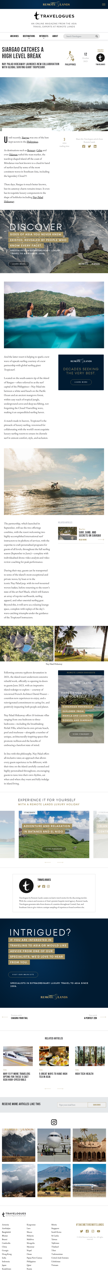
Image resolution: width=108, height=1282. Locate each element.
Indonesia (6, 1261)
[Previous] (48, 862)
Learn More (18, 264)
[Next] (60, 862)
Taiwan (54, 1239)
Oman (29, 1254)
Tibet (53, 1250)
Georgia (5, 1250)
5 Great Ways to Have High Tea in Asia (53, 1075)
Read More (83, 540)
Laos (28, 1228)
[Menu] (103, 4)
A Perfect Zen (90, 1018)
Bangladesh (6, 1232)
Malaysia (30, 1235)
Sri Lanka (55, 1235)
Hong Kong (7, 1254)
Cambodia (6, 1243)
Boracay (31, 150)
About (55, 36)
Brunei (4, 1239)
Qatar (29, 1265)
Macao (29, 1232)
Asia (5, 1069)
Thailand (55, 1246)
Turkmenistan (57, 1254)
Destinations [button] (29, 36)
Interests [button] (43, 36)
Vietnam (54, 1265)
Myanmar (30, 1246)
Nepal (29, 1250)
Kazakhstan (6, 1268)
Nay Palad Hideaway (54, 664)
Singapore (55, 1228)
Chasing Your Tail (19, 1018)
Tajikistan (55, 1243)
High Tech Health (84, 1073)
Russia (29, 1268)
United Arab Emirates (60, 1257)
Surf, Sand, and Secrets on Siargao (90, 534)
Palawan (13, 154)
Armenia (5, 1224)
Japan (4, 1265)
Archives (14, 36)
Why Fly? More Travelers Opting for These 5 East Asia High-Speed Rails (16, 1076)
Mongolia (31, 1243)
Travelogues (44, 879)
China (4, 1246)
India (4, 1257)
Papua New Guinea (34, 1257)
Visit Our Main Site (23, 975)
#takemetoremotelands (90, 1224)
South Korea (56, 1232)
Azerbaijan (6, 1228)
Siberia (54, 1224)
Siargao (25, 137)
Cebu (39, 150)
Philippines (70, 64)
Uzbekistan (55, 1261)
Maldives (30, 1239)
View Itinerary (81, 734)
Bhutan (5, 1235)
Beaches (82, 529)
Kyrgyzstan (31, 1224)
